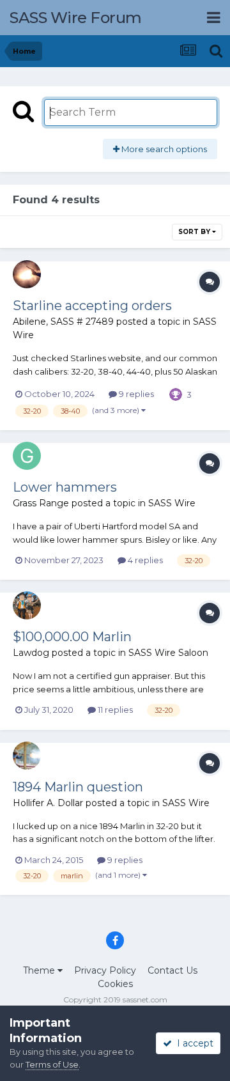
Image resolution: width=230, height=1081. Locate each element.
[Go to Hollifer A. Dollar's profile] (27, 756)
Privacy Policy (105, 970)
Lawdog (31, 652)
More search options (163, 149)
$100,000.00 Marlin (72, 636)
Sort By (195, 232)
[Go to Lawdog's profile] (27, 605)
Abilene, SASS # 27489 (63, 321)
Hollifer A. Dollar (48, 803)
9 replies (135, 394)
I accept (192, 1043)
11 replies (114, 709)
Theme (40, 970)
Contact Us (172, 970)
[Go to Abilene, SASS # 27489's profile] (27, 274)
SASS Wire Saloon (168, 652)
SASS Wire (171, 503)
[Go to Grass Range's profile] (27, 456)
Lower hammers (65, 487)
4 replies (144, 560)
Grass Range (41, 503)
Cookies (115, 984)
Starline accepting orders (92, 305)
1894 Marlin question (78, 787)
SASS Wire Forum (76, 17)
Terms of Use (52, 1064)
